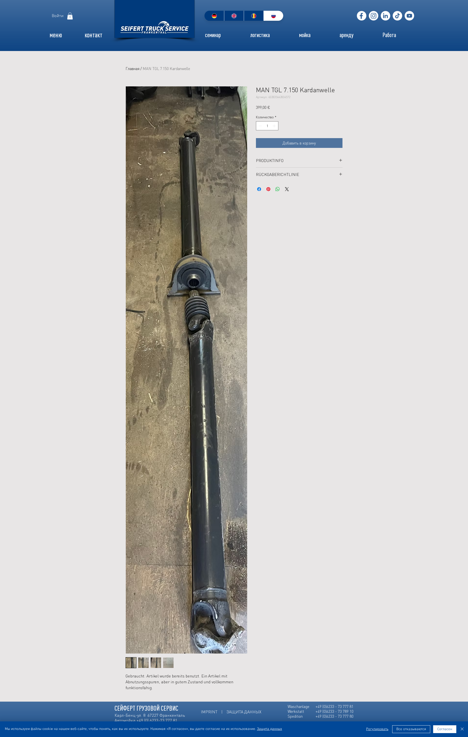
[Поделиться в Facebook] (259, 189)
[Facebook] (361, 15)
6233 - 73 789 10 (339, 711)
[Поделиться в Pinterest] (268, 189)
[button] (70, 16)
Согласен (444, 729)
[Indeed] (385, 15)
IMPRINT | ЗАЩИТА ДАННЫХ (231, 711)
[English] (234, 16)
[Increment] (275, 126)
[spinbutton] (267, 126)
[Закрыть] (462, 729)
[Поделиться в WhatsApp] (278, 189)
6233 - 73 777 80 (339, 716)
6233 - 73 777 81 (339, 706)
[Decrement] (260, 126)
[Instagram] (373, 15)
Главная (132, 68)
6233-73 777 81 (163, 720)
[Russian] (273, 16)
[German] (214, 16)
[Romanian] (253, 16)
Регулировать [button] (377, 729)
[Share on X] (287, 189)
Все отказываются (411, 729)
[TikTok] (397, 15)
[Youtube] (409, 15)
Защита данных (269, 729)
